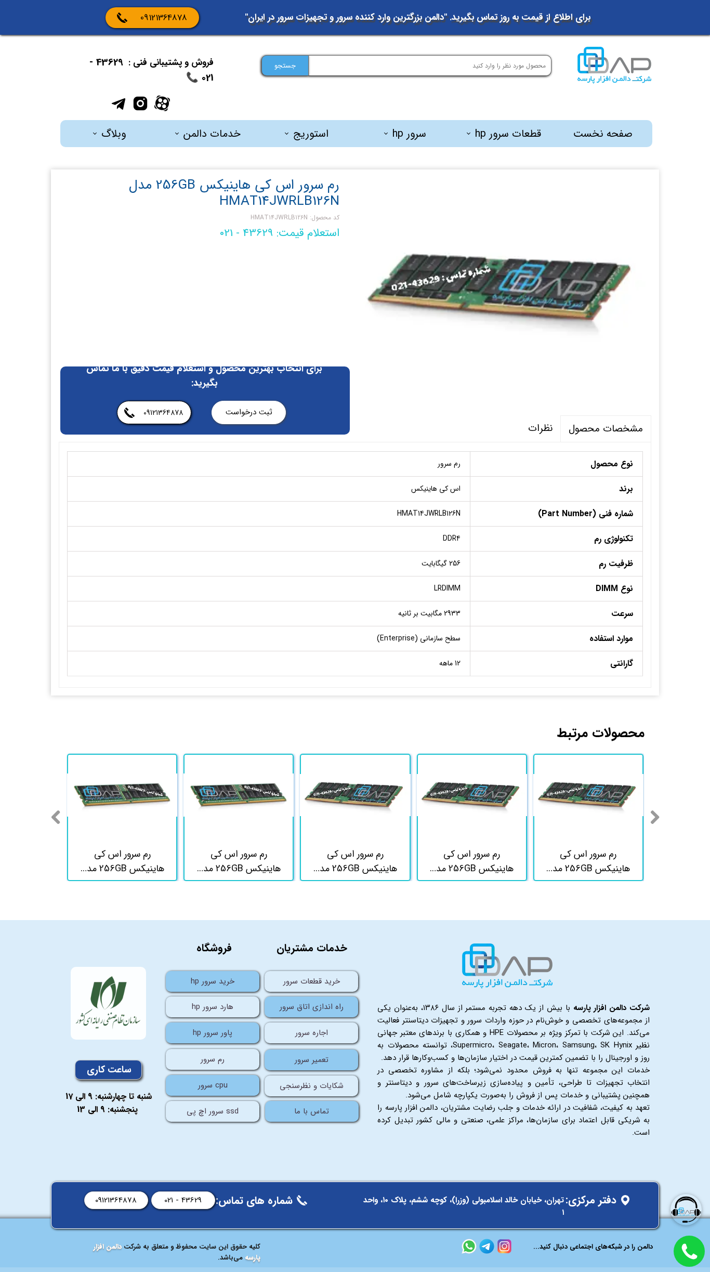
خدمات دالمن (212, 134)
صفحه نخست (603, 134)
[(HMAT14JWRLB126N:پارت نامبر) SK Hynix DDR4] (503, 288)
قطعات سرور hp (508, 134)
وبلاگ (113, 134)
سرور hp (409, 134)
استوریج (310, 134)
